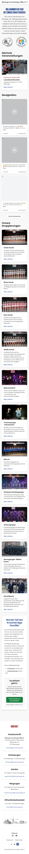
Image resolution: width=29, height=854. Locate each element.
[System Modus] (17, 844)
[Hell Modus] (11, 844)
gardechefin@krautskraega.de (14, 776)
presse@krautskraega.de (14, 807)
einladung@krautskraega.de (14, 762)
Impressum (9, 840)
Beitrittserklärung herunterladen (14, 700)
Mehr (4, 130)
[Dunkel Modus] (14, 844)
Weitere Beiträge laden (14, 216)
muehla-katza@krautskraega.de (14, 793)
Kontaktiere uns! (18, 704)
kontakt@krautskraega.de (14, 748)
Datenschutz (19, 840)
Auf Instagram (21, 133)
